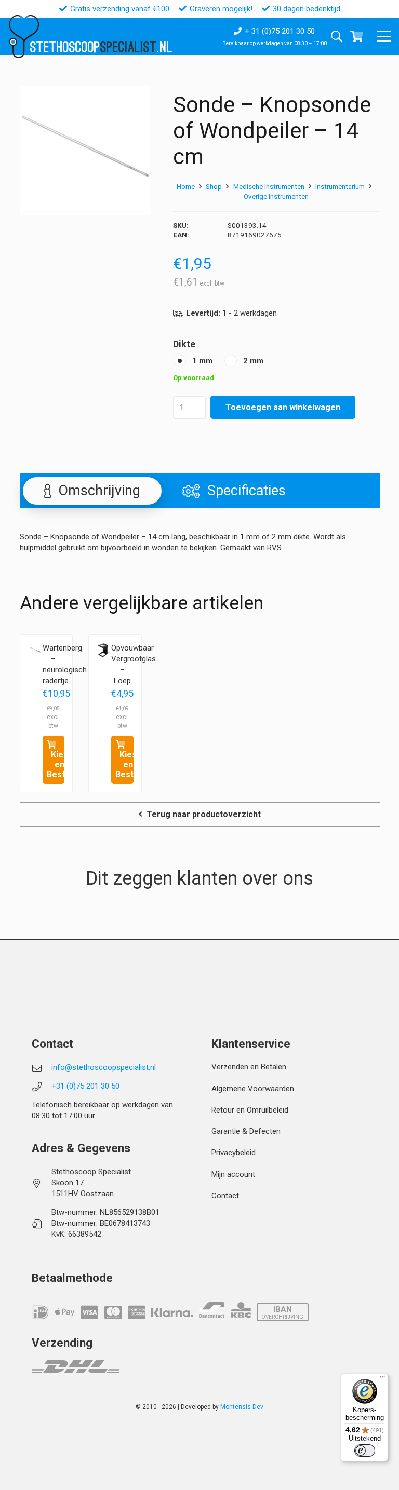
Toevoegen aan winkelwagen (282, 407)
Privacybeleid (233, 1152)
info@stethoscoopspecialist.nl (103, 1067)
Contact (225, 1195)
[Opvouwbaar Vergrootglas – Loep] (104, 650)
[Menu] (382, 1379)
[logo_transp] (23, 37)
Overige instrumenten (276, 196)
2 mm (253, 360)
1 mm (202, 360)
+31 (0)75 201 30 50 (85, 1086)
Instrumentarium (340, 186)
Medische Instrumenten (268, 186)
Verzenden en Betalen (248, 1067)
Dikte (184, 343)
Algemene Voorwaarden (252, 1088)
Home (186, 186)
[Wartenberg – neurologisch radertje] (35, 650)
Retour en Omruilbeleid (249, 1110)
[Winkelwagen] (356, 36)
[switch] (364, 1450)
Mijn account (233, 1174)
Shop (214, 186)
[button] (383, 36)
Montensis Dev (241, 1407)
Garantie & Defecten (246, 1131)
